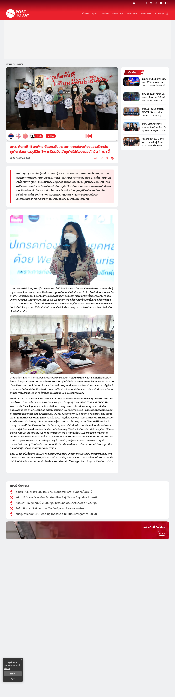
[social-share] (146, 3)
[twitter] (107, 158)
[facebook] (102, 158)
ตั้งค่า (13, 679)
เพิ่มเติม (7, 668)
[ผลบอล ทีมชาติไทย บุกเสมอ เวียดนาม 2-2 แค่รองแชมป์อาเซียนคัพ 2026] (131, 96)
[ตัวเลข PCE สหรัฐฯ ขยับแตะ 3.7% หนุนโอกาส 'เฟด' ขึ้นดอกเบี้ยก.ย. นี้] (131, 81)
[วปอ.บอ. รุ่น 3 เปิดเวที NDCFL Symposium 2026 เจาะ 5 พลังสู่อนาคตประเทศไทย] (131, 111)
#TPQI (162, 533)
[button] (167, 13)
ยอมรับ (13, 674)
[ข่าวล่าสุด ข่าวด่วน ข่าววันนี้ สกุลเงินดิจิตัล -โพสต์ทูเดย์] (17, 13)
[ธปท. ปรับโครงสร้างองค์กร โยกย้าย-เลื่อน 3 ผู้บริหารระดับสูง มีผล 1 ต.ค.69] (131, 126)
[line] (112, 158)
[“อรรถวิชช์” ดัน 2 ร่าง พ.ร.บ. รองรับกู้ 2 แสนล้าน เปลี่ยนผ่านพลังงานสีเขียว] (131, 141)
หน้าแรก (9, 64)
